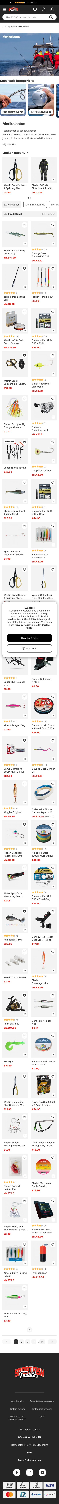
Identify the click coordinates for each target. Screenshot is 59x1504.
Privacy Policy (23, 624)
